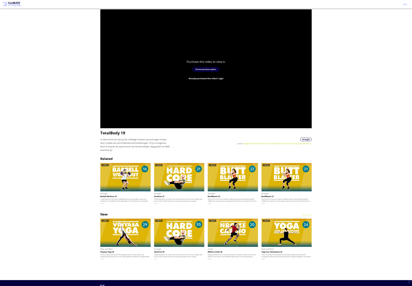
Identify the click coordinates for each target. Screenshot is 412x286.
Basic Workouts (304, 144)
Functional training (289, 144)
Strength (306, 139)
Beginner (248, 144)
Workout (256, 144)
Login (405, 4)
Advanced (276, 144)
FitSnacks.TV (265, 144)
